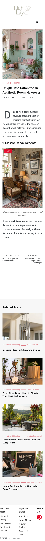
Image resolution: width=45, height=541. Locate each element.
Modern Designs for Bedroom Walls (11, 258)
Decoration (5, 523)
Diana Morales (8, 97)
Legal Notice (25, 520)
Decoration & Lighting (11, 83)
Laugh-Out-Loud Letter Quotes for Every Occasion (20, 487)
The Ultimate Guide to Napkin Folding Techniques (33, 259)
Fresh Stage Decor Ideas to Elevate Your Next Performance (20, 394)
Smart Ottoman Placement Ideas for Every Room (21, 441)
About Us (23, 516)
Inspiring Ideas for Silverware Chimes (21, 350)
